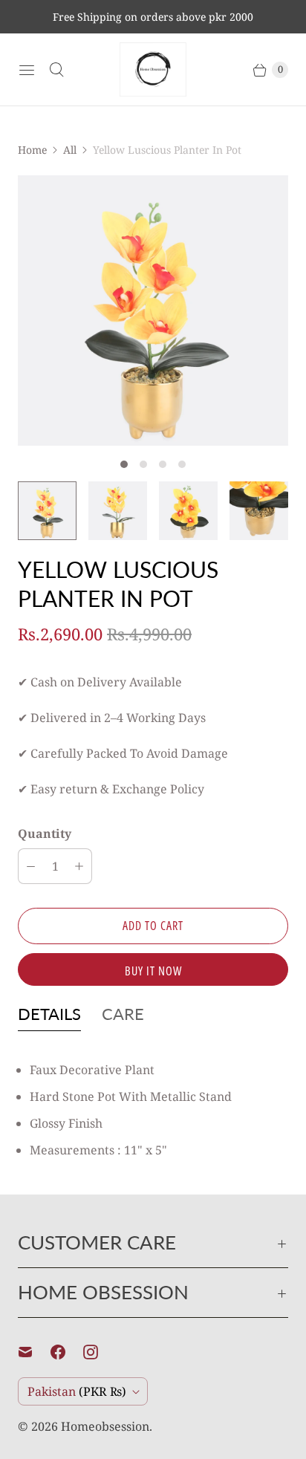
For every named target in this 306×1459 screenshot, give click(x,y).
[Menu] (27, 70)
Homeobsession (105, 1426)
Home (32, 150)
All (69, 150)
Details (49, 1014)
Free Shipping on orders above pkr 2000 (153, 17)
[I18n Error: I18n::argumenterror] (47, 510)
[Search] (56, 70)
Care (123, 1014)
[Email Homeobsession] (34, 1352)
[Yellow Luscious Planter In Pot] (153, 310)
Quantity (44, 833)
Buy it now (153, 971)
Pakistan (76, 1391)
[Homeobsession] (153, 69)
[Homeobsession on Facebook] (67, 1352)
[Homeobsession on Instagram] (99, 1352)
